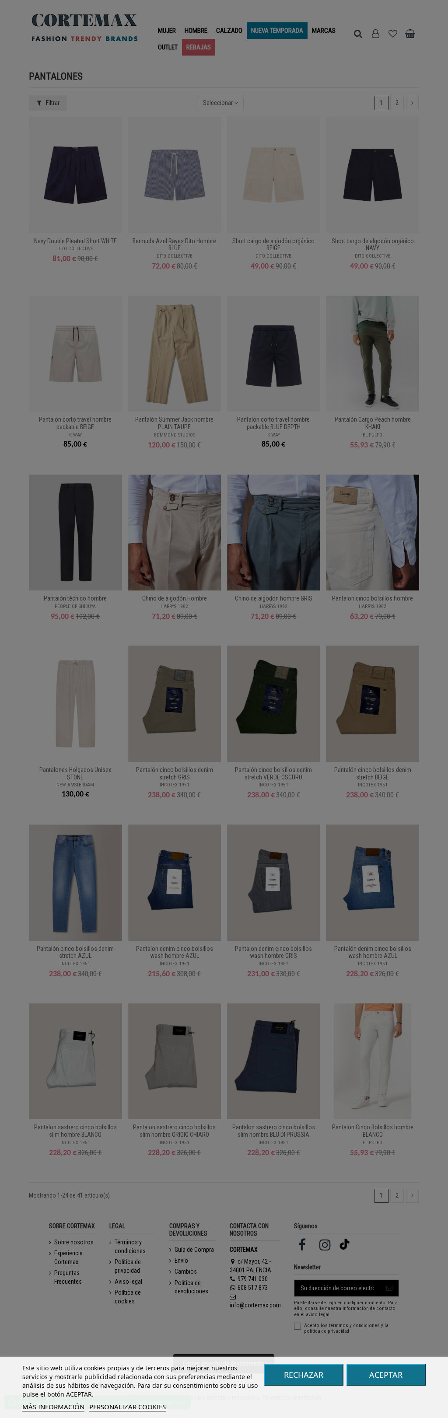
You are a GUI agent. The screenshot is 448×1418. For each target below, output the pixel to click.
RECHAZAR (303, 1374)
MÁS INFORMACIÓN (53, 1406)
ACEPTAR (385, 1374)
